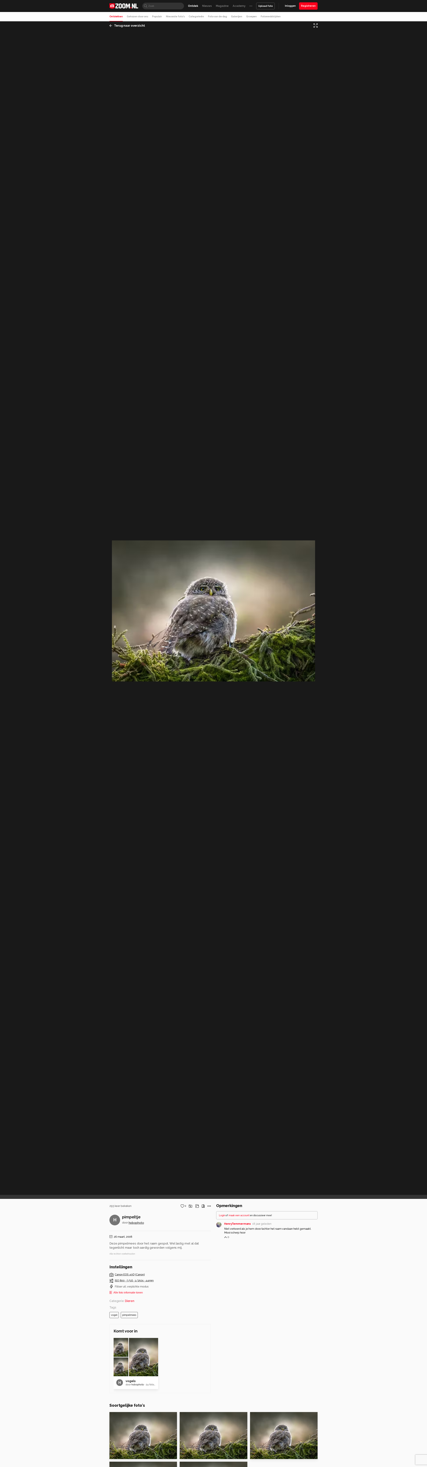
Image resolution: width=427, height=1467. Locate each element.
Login (222, 1215)
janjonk (259, 1416)
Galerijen (236, 16)
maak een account (239, 1215)
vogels (131, 1381)
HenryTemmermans (237, 1223)
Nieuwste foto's (175, 16)
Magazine (222, 5)
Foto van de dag (217, 16)
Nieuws (207, 5)
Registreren (308, 5)
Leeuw (186, 1455)
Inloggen (290, 5)
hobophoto (136, 1223)
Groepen (251, 16)
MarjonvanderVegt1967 (130, 1416)
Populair (157, 16)
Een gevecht (260, 1455)
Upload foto (265, 6)
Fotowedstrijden (270, 16)
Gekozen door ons (137, 16)
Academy (239, 5)
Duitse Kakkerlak (123, 1455)
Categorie (121, 1301)
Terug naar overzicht (129, 25)
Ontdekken (116, 16)
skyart (191, 1416)
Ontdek (193, 5)
